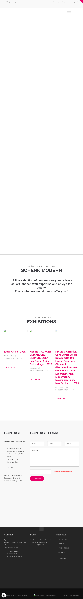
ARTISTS (61, 552)
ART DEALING (63, 540)
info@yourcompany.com (14, 556)
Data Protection (74, 595)
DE (78, 2)
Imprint (65, 595)
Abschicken (37, 478)
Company (56, 2)
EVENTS (61, 544)
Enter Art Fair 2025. (15, 351)
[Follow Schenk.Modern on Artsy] (44, 595)
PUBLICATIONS (64, 548)
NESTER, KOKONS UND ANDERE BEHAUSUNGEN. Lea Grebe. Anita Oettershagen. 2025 (41, 358)
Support (64, 2)
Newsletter (11, 468)
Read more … (11, 367)
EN (78, 5)
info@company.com (12, 2)
